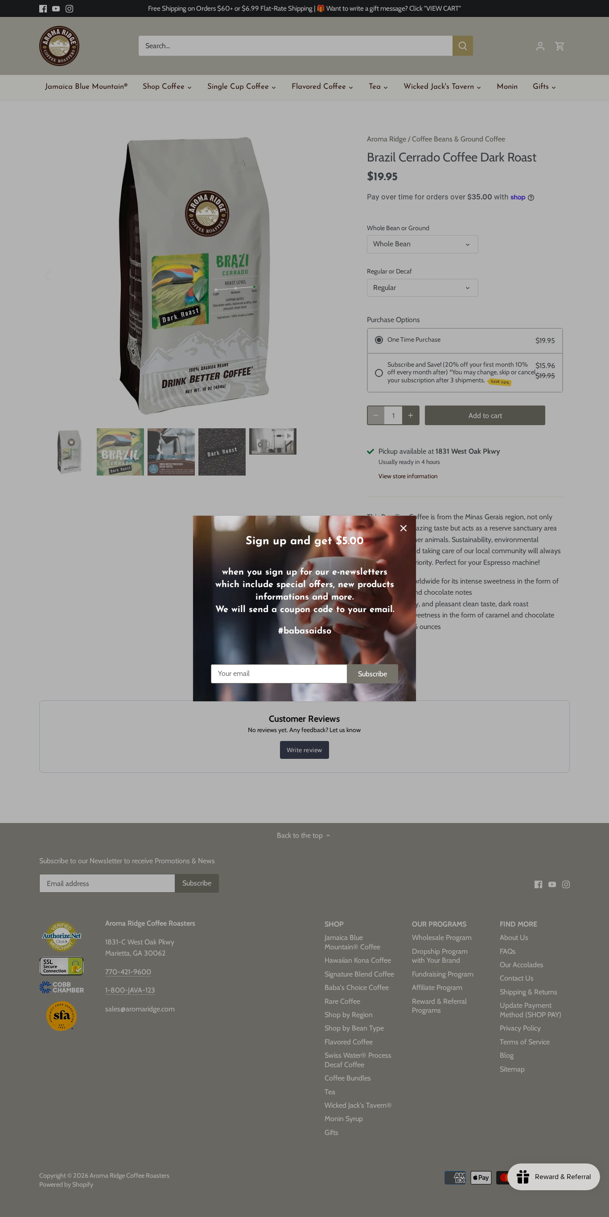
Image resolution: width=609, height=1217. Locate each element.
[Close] (403, 528)
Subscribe (372, 674)
